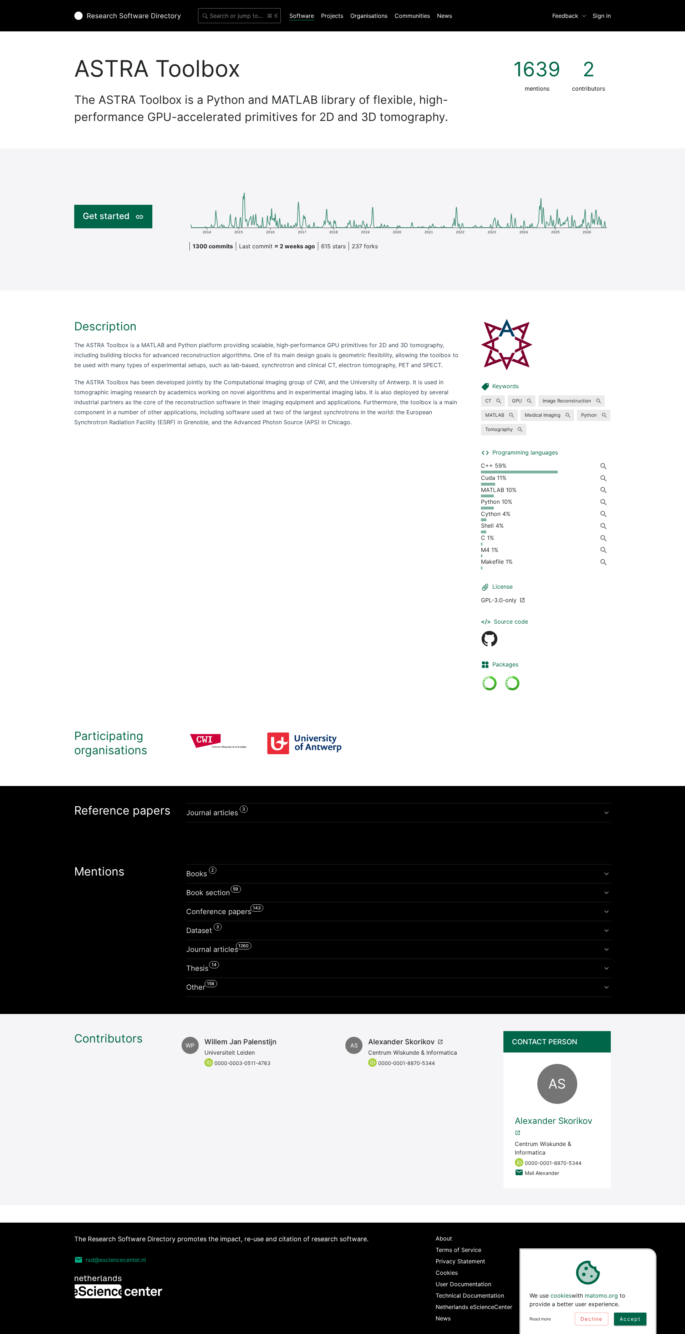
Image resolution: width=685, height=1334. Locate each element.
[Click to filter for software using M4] (605, 550)
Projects (332, 15)
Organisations (368, 15)
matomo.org (601, 1295)
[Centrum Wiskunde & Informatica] (219, 743)
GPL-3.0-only (499, 600)
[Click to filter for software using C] (605, 538)
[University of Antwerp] (304, 743)
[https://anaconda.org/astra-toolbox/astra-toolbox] (489, 683)
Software (301, 15)
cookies (561, 1295)
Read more (540, 1319)
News (444, 15)
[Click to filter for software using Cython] (605, 514)
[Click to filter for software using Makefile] (605, 562)
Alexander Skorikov (401, 1042)
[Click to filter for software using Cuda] (605, 478)
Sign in (602, 15)
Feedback (565, 15)
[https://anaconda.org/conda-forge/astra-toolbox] (512, 683)
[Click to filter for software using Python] (605, 502)
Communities (412, 15)
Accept (630, 1319)
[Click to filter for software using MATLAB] (605, 490)
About (444, 1238)
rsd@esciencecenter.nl (116, 1259)
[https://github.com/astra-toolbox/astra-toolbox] (489, 638)
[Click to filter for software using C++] (605, 466)
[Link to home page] (127, 15)
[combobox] (239, 15)
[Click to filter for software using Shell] (605, 526)
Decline (591, 1319)
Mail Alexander (542, 1173)
